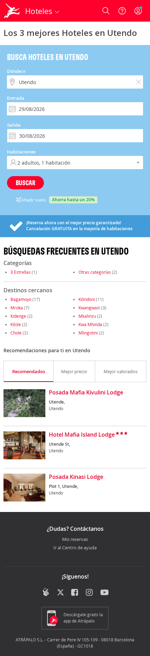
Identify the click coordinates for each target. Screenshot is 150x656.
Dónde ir (16, 71)
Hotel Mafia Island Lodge (82, 434)
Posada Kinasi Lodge (76, 477)
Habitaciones (21, 151)
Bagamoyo (20, 299)
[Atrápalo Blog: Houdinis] (46, 592)
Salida (14, 124)
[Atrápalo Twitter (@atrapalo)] (61, 592)
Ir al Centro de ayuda (75, 548)
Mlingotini (88, 332)
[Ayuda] (122, 11)
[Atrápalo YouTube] (104, 592)
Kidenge (18, 316)
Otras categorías (94, 272)
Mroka (16, 307)
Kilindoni (86, 299)
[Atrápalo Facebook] (75, 592)
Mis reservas (75, 539)
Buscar (25, 182)
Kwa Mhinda (90, 324)
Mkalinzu (87, 316)
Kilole (15, 324)
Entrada (15, 98)
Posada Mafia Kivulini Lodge (86, 392)
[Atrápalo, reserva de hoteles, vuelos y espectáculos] (12, 11)
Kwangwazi (89, 307)
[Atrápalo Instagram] (90, 592)
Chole (16, 332)
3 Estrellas (20, 272)
